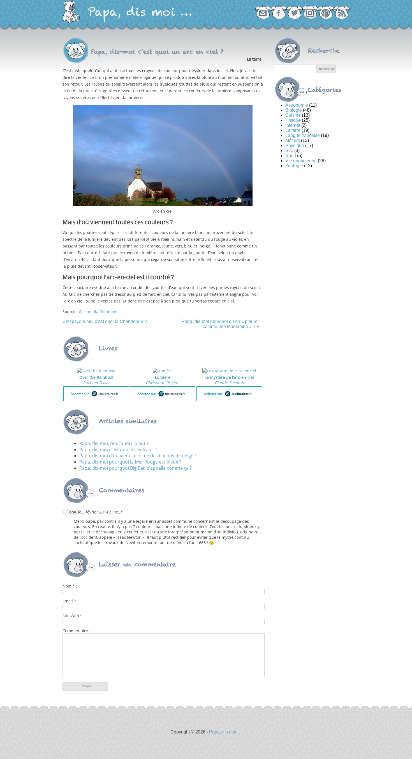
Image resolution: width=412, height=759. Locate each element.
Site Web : (72, 615)
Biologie (293, 110)
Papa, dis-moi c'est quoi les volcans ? (118, 449)
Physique (294, 145)
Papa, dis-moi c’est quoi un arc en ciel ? (157, 51)
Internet (292, 125)
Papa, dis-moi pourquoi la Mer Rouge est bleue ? (130, 462)
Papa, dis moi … (140, 12)
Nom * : (70, 586)
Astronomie (296, 105)
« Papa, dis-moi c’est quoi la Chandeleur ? (105, 321)
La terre (254, 59)
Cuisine (293, 115)
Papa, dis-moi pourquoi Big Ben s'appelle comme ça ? (135, 468)
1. (64, 512)
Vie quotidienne (301, 160)
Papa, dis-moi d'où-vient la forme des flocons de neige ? (137, 456)
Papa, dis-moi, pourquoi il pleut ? (114, 443)
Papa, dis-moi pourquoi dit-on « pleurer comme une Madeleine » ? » (220, 324)
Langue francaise (302, 135)
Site (289, 150)
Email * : (70, 601)
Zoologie (294, 165)
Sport (290, 155)
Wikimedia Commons (98, 311)
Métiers (292, 140)
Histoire (293, 120)
